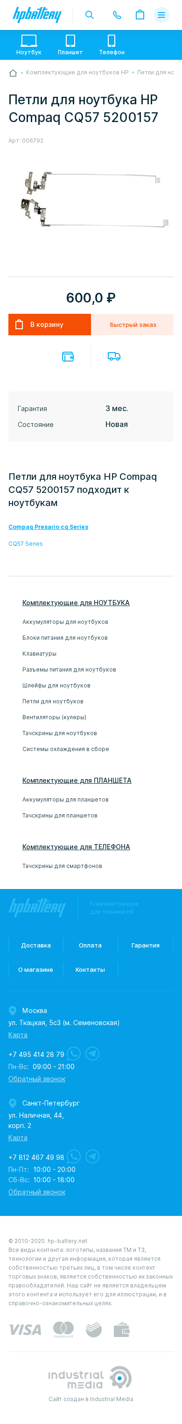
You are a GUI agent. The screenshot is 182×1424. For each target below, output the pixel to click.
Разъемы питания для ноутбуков (69, 669)
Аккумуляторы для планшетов (65, 799)
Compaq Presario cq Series (48, 526)
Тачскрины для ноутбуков (59, 733)
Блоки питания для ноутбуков (65, 637)
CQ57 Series (25, 543)
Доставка (114, 356)
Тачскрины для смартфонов (62, 865)
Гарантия (146, 945)
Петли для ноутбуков (53, 701)
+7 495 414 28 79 (36, 1054)
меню (161, 15)
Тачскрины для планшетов (60, 815)
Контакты (90, 969)
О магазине (35, 969)
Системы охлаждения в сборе (65, 748)
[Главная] (13, 73)
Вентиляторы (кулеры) (54, 717)
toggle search (89, 15)
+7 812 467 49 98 (36, 1157)
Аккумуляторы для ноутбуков (65, 621)
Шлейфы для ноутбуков (56, 685)
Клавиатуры (39, 653)
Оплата (68, 356)
